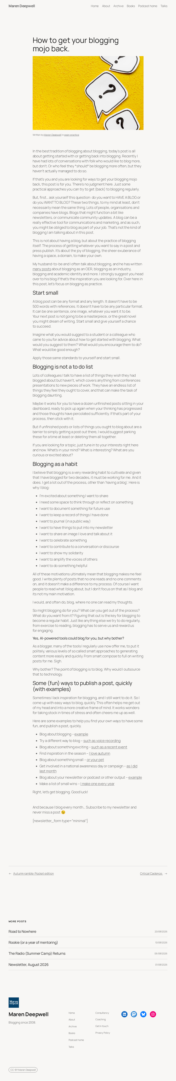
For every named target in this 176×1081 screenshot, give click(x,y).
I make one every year (97, 783)
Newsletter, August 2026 (29, 965)
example (81, 734)
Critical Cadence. (151, 873)
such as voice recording (102, 740)
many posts (42, 268)
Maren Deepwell (22, 5)
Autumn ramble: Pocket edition (33, 873)
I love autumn (99, 753)
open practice (71, 134)
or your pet (95, 759)
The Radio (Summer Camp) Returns (37, 953)
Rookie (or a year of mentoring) (33, 942)
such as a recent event (109, 747)
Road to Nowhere (22, 931)
